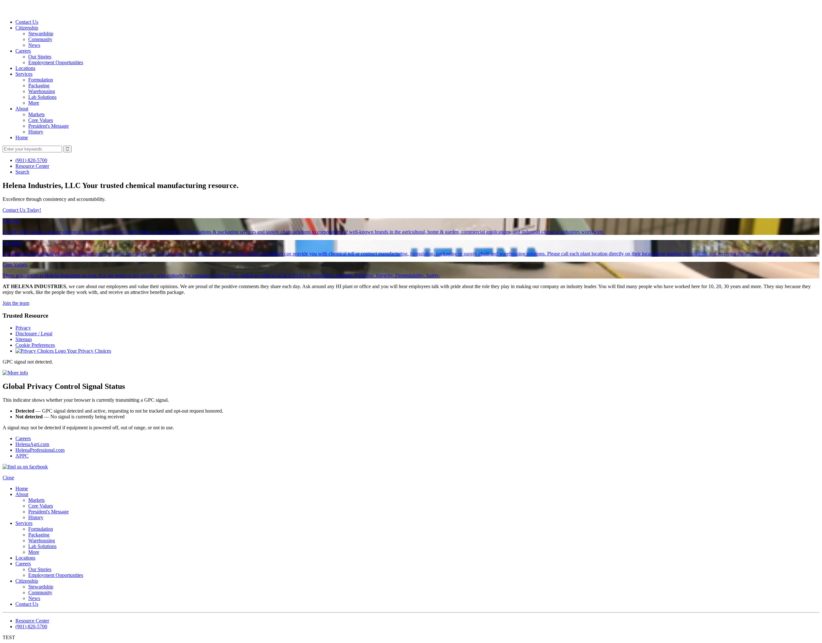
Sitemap (23, 339)
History (35, 131)
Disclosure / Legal (33, 333)
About (21, 108)
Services (23, 74)
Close (8, 477)
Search (22, 172)
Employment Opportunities (55, 62)
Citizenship (26, 27)
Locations (25, 68)
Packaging (38, 85)
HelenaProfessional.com (40, 450)
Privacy (23, 327)
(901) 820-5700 (31, 160)
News (34, 45)
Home (21, 137)
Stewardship (40, 33)
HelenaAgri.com (32, 444)
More (33, 103)
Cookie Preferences (35, 345)
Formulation (40, 79)
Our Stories (39, 56)
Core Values (40, 120)
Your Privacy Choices (88, 351)
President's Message (48, 126)
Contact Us (26, 22)
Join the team (16, 303)
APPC (22, 456)
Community (40, 39)
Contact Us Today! (22, 210)
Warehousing (41, 91)
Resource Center (32, 166)
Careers (23, 51)
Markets (36, 114)
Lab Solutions (42, 97)
